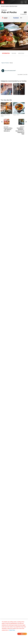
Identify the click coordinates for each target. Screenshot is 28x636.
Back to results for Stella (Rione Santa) (9, 6)
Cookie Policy (12, 630)
